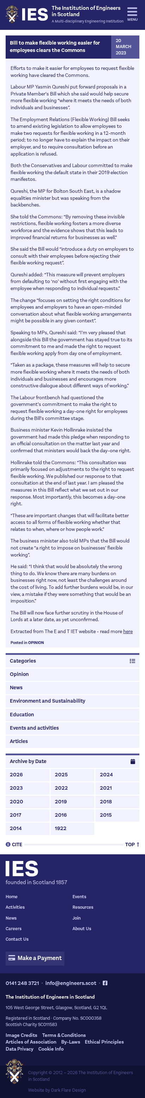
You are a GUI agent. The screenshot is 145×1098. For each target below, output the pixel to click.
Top (130, 844)
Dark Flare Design (68, 1090)
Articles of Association (31, 1042)
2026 (16, 774)
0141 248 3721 (22, 983)
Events (79, 897)
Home (12, 897)
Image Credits (21, 1035)
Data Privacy (19, 1049)
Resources (82, 907)
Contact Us (17, 939)
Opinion (36, 642)
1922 (61, 828)
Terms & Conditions (64, 1035)
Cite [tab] (17, 844)
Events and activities (34, 728)
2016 (61, 815)
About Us (81, 929)
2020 (16, 801)
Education (22, 714)
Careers (13, 929)
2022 (61, 788)
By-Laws (70, 1042)
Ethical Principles (104, 1042)
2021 (106, 788)
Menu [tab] (132, 19)
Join (76, 918)
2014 (16, 828)
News (16, 687)
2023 (16, 788)
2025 (61, 774)
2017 (15, 815)
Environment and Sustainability (47, 701)
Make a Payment (39, 958)
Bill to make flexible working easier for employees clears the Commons (55, 47)
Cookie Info (51, 1049)
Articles (19, 741)
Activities (15, 907)
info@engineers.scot (70, 983)
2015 (106, 815)
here (128, 631)
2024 (106, 774)
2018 (106, 801)
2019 (61, 801)
